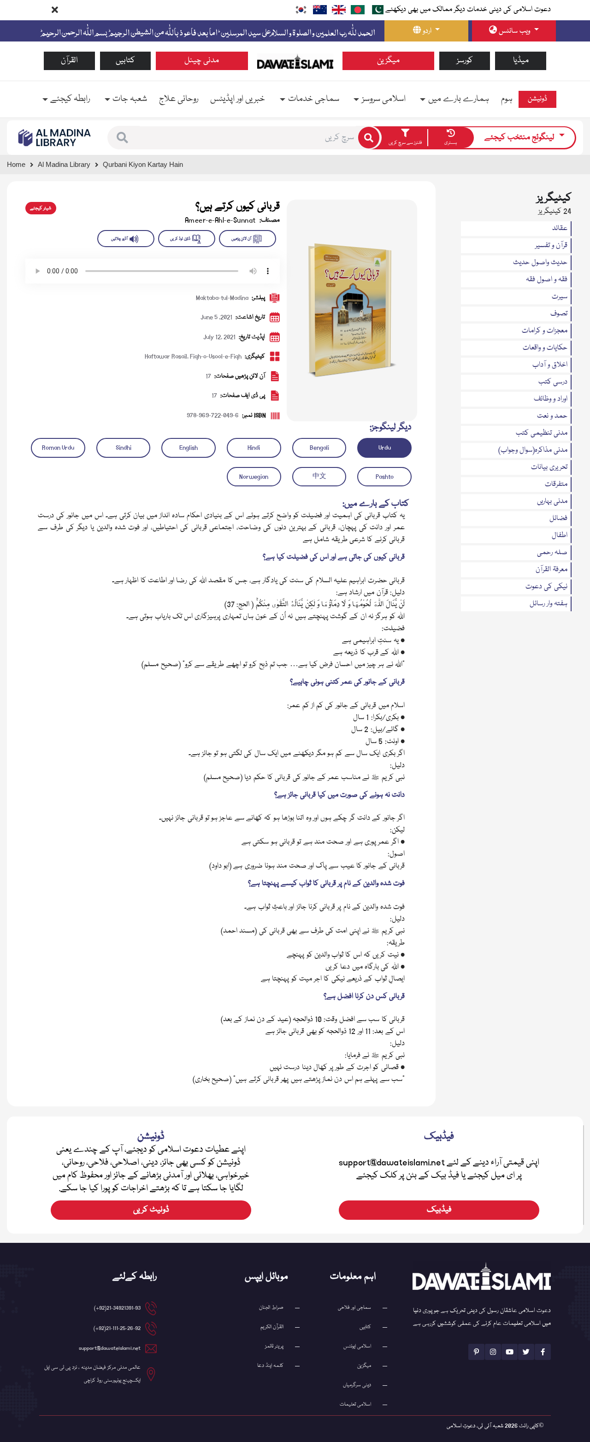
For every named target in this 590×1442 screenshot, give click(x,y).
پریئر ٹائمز (274, 1346)
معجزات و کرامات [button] (544, 331)
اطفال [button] (559, 535)
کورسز (465, 60)
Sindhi (123, 447)
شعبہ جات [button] (129, 99)
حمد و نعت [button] (552, 416)
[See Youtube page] (510, 1352)
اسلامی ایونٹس (357, 1346)
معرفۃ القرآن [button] (551, 569)
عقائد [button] (559, 228)
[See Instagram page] (493, 1352)
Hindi (254, 447)
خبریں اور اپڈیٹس (237, 99)
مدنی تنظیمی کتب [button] (541, 433)
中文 (319, 476)
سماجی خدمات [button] (313, 99)
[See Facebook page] (543, 1352)
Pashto (385, 476)
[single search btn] (368, 137)
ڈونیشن (537, 99)
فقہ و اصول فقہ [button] (546, 279)
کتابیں (125, 60)
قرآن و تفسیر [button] (551, 245)
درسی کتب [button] (552, 382)
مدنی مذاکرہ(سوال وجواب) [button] (532, 450)
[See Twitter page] (526, 1352)
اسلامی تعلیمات (355, 1404)
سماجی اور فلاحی (354, 1308)
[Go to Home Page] (295, 61)
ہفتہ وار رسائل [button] (548, 603)
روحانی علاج (178, 99)
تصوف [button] (558, 313)
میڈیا (521, 60)
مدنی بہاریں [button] (552, 501)
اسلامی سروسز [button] (384, 99)
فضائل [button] (558, 518)
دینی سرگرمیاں (357, 1385)
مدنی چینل (201, 60)
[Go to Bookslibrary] (55, 137)
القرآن (69, 60)
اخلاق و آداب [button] (549, 365)
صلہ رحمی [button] (552, 552)
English (188, 447)
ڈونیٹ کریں (151, 1210)
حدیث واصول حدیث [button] (540, 262)
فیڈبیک (439, 1210)
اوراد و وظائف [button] (550, 399)
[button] (122, 137)
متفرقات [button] (556, 484)
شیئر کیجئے (40, 208)
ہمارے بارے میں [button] (458, 99)
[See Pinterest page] (476, 1352)
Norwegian (253, 476)
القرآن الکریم (271, 1327)
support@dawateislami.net (110, 1348)
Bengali (319, 447)
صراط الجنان (271, 1308)
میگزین (388, 60)
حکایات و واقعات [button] (545, 348)
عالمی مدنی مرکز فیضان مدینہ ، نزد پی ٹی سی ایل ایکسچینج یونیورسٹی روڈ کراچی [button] (92, 1374)
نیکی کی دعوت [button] (546, 586)
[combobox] (247, 137)
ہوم (507, 99)
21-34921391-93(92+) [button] (117, 1308)
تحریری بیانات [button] (549, 467)
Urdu (384, 447)
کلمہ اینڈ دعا (270, 1366)
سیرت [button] (559, 296)
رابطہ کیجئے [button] (70, 99)
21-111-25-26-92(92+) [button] (117, 1328)
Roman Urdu (58, 447)
